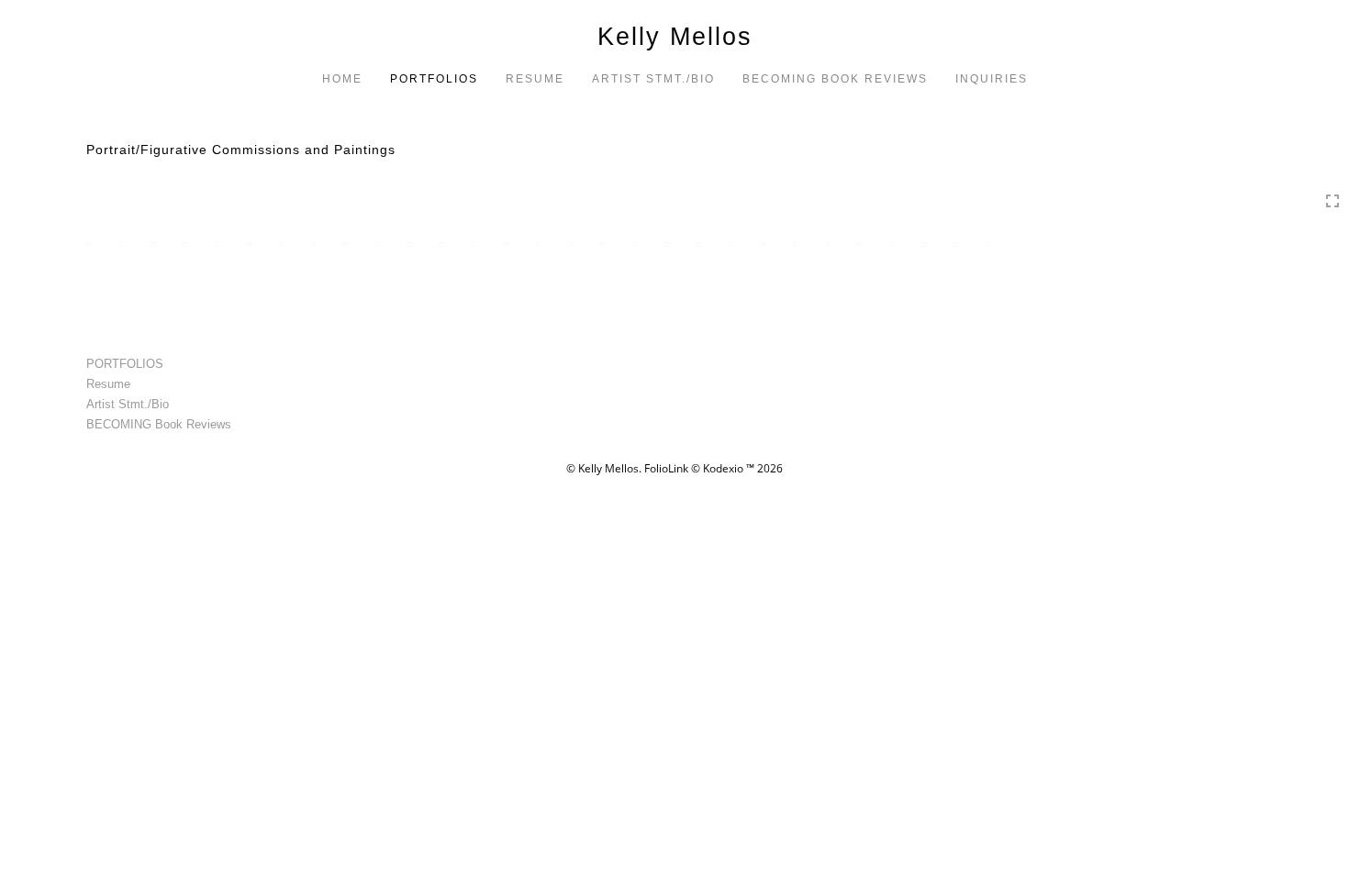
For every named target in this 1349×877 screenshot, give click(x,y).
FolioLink (666, 468)
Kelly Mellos (675, 36)
